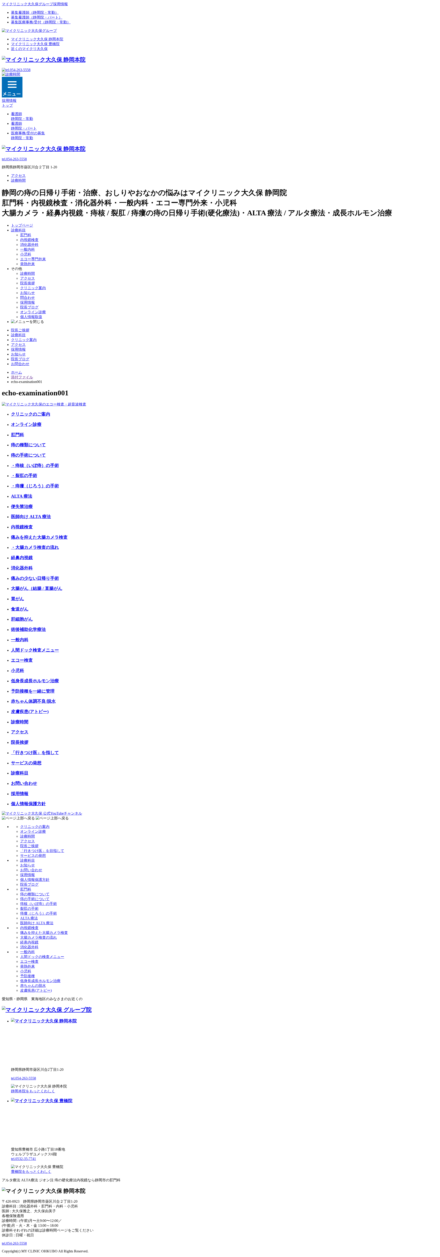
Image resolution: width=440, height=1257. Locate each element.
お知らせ (27, 293)
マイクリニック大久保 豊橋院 (35, 44)
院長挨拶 (27, 283)
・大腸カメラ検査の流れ (35, 547)
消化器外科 (29, 245)
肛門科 (25, 235)
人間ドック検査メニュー (35, 650)
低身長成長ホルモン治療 (35, 680)
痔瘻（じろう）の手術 (38, 913)
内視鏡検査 (29, 240)
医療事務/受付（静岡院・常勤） (41, 22)
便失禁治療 (22, 506)
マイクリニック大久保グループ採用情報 (35, 4)
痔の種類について (28, 444)
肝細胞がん (22, 619)
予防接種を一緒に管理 (33, 691)
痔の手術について (28, 455)
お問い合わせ (24, 783)
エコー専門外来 (33, 259)
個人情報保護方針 (28, 803)
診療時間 (18, 180)
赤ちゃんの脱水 (33, 986)
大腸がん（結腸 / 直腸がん (36, 588)
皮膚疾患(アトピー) (30, 711)
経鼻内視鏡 (22, 557)
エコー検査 (22, 660)
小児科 (25, 254)
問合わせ (27, 298)
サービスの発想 (26, 762)
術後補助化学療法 (28, 629)
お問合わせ (20, 364)
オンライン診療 (33, 312)
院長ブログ (29, 307)
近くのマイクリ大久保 (29, 49)
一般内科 (27, 249)
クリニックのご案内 (30, 414)
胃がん (17, 598)
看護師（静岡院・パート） (36, 17)
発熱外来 (27, 264)
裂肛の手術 (29, 908)
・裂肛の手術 (24, 475)
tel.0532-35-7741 (23, 1159)
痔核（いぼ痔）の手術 (38, 904)
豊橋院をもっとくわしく (31, 1172)
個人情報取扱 (31, 317)
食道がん (19, 609)
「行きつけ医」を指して (35, 752)
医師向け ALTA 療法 (31, 516)
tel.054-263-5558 (14, 159)
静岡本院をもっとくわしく (33, 1091)
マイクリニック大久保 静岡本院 (37, 39)
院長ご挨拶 (20, 330)
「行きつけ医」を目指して (42, 851)
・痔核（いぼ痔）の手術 (35, 465)
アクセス (18, 176)
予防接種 (27, 976)
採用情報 (27, 302)
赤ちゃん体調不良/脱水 (33, 701)
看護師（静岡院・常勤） (35, 12)
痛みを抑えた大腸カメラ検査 (39, 537)
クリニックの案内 (35, 827)
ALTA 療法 (21, 496)
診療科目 (18, 230)
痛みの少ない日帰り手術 (35, 578)
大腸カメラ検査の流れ (38, 937)
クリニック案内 (33, 288)
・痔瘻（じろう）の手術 (35, 485)
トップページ (22, 225)
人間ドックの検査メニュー (42, 957)
